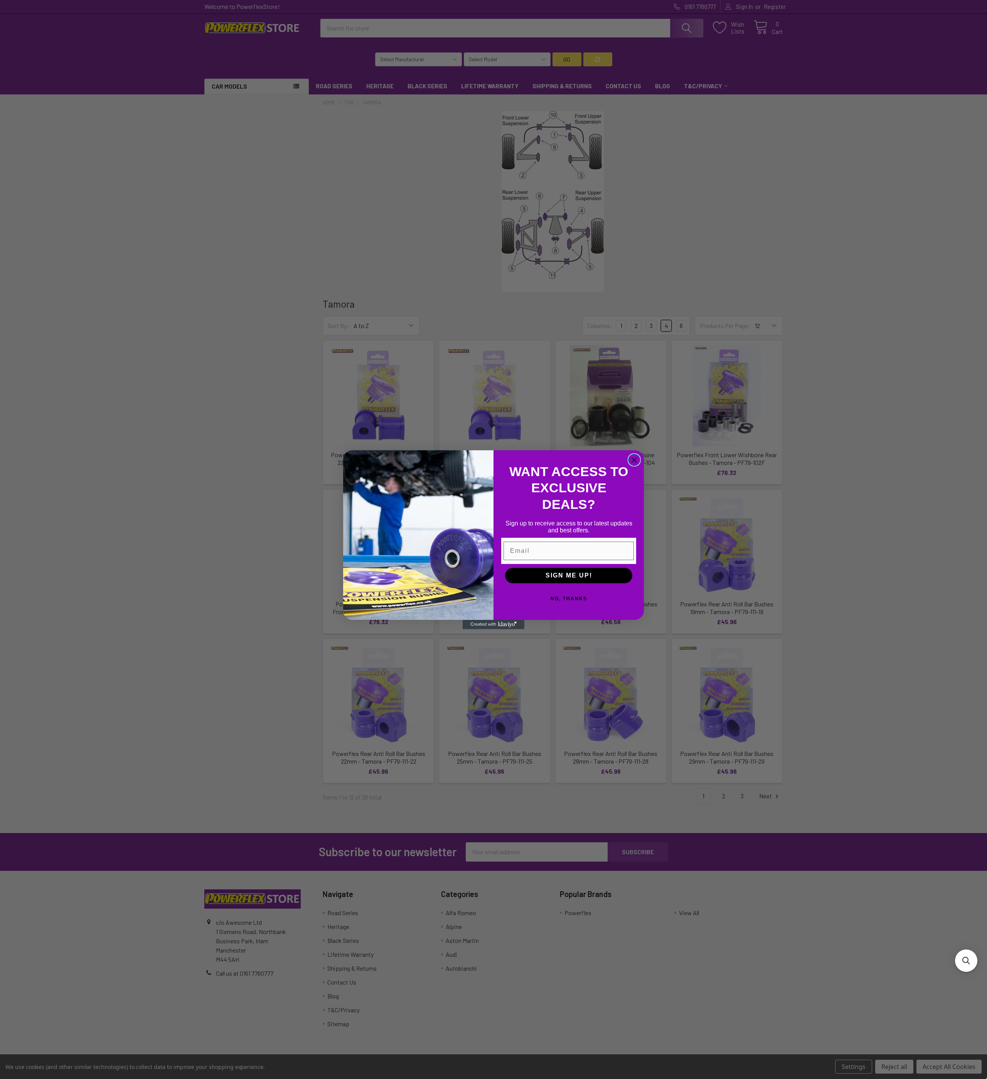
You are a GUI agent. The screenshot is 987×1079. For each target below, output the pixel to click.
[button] (966, 960)
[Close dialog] (634, 460)
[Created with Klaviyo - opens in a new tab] (493, 624)
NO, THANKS (569, 598)
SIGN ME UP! (569, 575)
